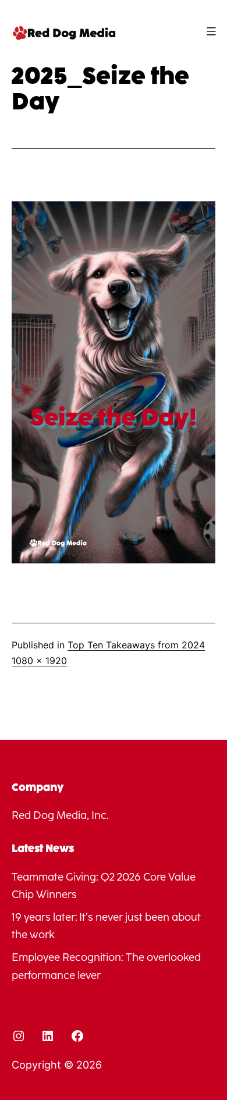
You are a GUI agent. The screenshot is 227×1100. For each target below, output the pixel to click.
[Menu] (210, 31)
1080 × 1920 (39, 660)
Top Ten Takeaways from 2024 (136, 645)
